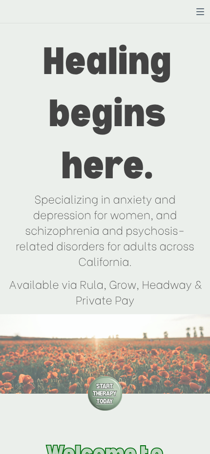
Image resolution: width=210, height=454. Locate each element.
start (104, 385)
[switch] (200, 12)
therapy (104, 393)
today (104, 400)
